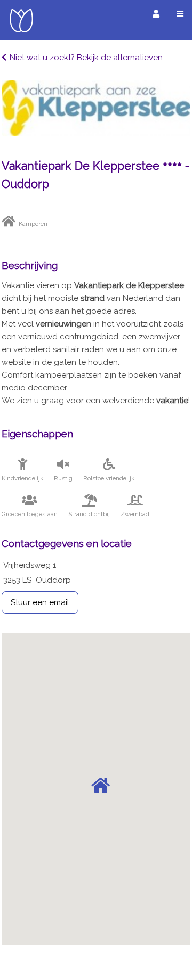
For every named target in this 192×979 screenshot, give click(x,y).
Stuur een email (40, 602)
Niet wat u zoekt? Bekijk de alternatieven (86, 57)
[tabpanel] (96, 108)
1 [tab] (96, 125)
